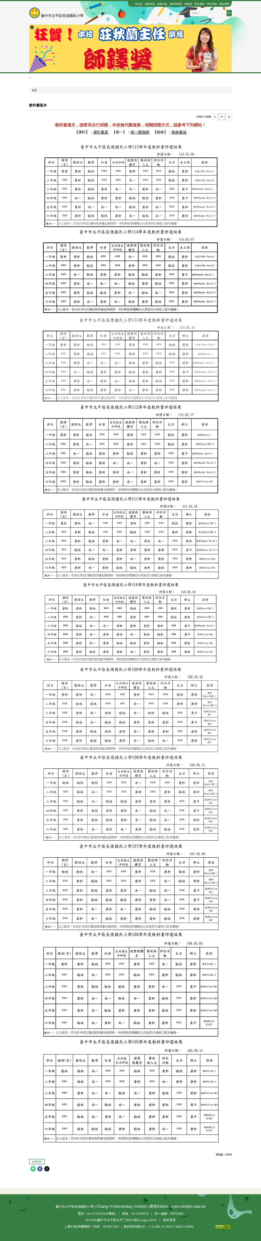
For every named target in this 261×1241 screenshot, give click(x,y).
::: (131, 3)
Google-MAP (147, 1220)
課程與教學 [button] (176, 3)
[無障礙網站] (212, 1226)
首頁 (34, 90)
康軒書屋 (100, 132)
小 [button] (215, 116)
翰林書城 (179, 132)
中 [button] (222, 116)
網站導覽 (224, 3)
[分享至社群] (33, 1169)
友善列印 (37, 1161)
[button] (32, 27)
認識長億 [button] (150, 3)
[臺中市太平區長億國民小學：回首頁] (34, 12)
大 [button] (229, 116)
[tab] (114, 69)
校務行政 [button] (162, 3)
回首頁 (138, 3)
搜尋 (229, 13)
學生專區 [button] (212, 3)
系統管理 (169, 1220)
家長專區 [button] (200, 3)
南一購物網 (139, 132)
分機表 (110, 1213)
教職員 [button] (188, 3)
